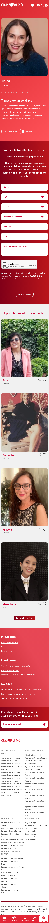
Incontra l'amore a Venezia (12, 840)
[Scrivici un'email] (38, 4)
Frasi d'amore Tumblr (10, 670)
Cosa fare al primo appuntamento (15, 666)
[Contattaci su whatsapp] (46, 4)
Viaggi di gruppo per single (36, 825)
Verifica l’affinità (10, 131)
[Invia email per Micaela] (39, 529)
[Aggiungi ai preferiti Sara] (44, 380)
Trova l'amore (30, 840)
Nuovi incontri (30, 837)
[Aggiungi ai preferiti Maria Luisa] (44, 604)
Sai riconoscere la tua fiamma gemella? (18, 675)
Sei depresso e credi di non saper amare (18, 694)
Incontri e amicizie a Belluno (12, 843)
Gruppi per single (32, 828)
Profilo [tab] (25, 92)
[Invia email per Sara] (39, 380)
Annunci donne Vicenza (10, 775)
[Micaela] (24, 497)
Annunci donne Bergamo (11, 789)
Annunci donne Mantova (11, 784)
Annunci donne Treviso (10, 761)
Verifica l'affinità (25, 294)
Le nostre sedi (7, 647)
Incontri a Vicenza (8, 848)
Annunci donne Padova (10, 764)
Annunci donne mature (10, 758)
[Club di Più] (12, 5)
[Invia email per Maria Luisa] (39, 603)
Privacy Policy (31, 912)
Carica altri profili (23, 618)
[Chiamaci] (42, 4)
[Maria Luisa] (24, 571)
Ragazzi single (30, 834)
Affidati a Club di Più (33, 755)
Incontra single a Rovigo (11, 831)
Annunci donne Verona (10, 772)
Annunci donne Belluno (10, 778)
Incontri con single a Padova (12, 845)
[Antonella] (24, 422)
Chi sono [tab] (5, 92)
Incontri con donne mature (12, 858)
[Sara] (24, 348)
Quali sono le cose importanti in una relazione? (21, 689)
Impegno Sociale (8, 651)
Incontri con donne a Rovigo (12, 867)
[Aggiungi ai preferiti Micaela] (44, 529)
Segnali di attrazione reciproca (14, 698)
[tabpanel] (24, 109)
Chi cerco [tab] (15, 92)
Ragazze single (31, 822)
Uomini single (30, 831)
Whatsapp (29, 131)
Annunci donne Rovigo (10, 781)
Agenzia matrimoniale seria (36, 758)
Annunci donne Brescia (10, 787)
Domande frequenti (9, 642)
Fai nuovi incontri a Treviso (12, 828)
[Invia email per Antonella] (39, 454)
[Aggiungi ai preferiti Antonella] (44, 455)
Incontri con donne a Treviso (12, 870)
